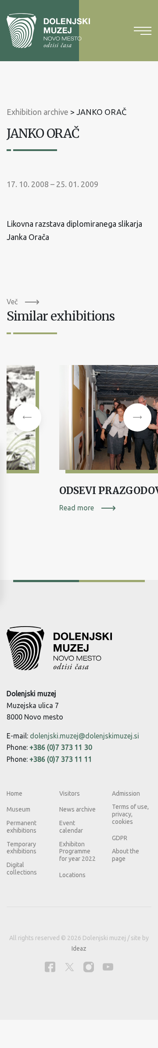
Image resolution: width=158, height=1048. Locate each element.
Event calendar (71, 826)
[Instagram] (88, 967)
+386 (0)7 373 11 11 (60, 759)
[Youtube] (108, 967)
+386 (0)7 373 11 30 (60, 747)
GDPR (119, 837)
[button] (27, 417)
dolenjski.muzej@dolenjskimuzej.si (84, 736)
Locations (72, 874)
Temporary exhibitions (21, 848)
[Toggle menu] (142, 31)
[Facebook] (50, 967)
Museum (18, 809)
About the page (125, 855)
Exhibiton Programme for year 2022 (77, 852)
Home (14, 793)
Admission (126, 793)
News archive (77, 809)
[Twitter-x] (69, 967)
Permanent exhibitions (21, 826)
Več (12, 302)
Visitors (69, 793)
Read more (76, 508)
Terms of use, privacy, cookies (130, 814)
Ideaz (79, 948)
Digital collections (22, 868)
